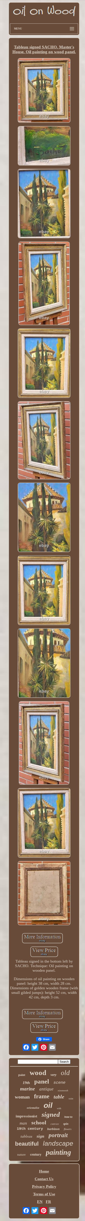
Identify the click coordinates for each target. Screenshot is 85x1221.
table (59, 1097)
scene (59, 1082)
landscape (58, 1143)
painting (58, 1152)
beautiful (27, 1143)
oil (48, 1105)
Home (44, 1171)
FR (48, 1201)
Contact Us (44, 1179)
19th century (30, 1129)
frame (41, 1096)
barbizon (53, 1129)
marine (27, 1089)
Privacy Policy (44, 1186)
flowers (67, 1129)
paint (21, 1075)
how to (68, 1116)
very (53, 1075)
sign (40, 1136)
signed (51, 1114)
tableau (26, 1136)
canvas (55, 1124)
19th (26, 1082)
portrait (58, 1135)
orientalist (33, 1107)
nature (21, 1154)
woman (22, 1097)
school (38, 1122)
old (65, 1073)
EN (39, 1201)
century (35, 1154)
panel (41, 1081)
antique (46, 1089)
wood (38, 1073)
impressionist (26, 1116)
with (59, 1108)
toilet (71, 1098)
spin (65, 1123)
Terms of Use (44, 1194)
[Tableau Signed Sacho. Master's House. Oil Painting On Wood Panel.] (44, 91)
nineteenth (63, 1090)
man (23, 1123)
